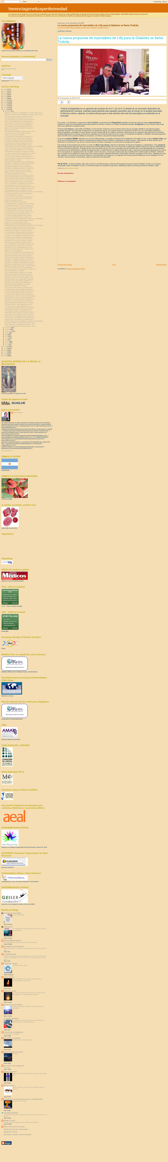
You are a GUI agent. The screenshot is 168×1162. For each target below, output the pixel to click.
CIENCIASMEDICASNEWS (12, 940)
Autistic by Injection (10, 1071)
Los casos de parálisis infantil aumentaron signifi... (18, 215)
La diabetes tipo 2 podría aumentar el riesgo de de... (19, 301)
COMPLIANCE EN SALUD (20, 965)
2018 (5, 104)
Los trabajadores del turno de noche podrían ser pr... (19, 205)
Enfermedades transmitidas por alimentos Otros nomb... (20, 131)
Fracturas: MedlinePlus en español (14, 270)
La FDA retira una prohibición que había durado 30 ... (19, 237)
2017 (5, 106)
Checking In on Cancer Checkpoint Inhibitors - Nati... (19, 277)
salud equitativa (18, 412)
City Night (15, 1053)
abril (6, 339)
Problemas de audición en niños (13, 200)
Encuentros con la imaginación (14, 1065)
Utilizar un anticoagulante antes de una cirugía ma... (19, 121)
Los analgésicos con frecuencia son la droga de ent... (19, 123)
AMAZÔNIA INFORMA (11, 1113)
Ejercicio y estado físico (11, 129)
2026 (5, 89)
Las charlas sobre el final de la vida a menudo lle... (18, 198)
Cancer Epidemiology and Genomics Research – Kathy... (20, 326)
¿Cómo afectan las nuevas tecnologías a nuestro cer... (20, 188)
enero (6, 344)
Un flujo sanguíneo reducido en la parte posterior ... (19, 242)
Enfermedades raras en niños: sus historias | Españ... (19, 312)
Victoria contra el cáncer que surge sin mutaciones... (19, 275)
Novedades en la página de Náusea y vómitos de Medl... (20, 228)
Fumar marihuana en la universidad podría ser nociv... (19, 212)
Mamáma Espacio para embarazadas (16, 1129)
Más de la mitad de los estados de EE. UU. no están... (19, 302)
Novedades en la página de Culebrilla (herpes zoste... (19, 260)
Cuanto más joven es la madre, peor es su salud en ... (20, 149)
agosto (7, 333)
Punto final (7, 1067)
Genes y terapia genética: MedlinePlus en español (18, 272)
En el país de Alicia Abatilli (12, 913)
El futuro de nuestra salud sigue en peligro (16, 222)
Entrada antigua (161, 264)
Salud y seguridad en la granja (13, 160)
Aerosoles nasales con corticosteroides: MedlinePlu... (19, 279)
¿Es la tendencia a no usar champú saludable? (18, 133)
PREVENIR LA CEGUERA (12, 1038)
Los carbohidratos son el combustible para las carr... (19, 126)
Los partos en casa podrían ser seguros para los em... (20, 235)
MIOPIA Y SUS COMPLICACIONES (23, 1040)
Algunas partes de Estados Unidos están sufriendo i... (19, 128)
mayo (6, 338)
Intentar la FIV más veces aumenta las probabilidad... (19, 207)
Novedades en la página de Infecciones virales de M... (20, 168)
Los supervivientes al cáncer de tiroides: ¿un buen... (19, 116)
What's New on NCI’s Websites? (14, 250)
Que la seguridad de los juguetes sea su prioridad (18, 181)
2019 (5, 102)
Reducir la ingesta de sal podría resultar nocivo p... (19, 144)
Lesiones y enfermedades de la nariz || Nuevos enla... (19, 252)
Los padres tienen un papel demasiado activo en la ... (19, 306)
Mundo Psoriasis (9, 1085)
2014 (5, 346)
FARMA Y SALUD (9, 1120)
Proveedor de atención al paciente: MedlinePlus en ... (19, 280)
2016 (5, 107)
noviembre (8, 327)
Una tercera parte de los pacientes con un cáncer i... (19, 245)
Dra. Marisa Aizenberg (11, 1018)
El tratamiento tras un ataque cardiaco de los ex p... (19, 143)
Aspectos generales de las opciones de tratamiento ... (19, 257)
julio (6, 334)
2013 (5, 348)
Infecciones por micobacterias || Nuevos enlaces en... (19, 254)
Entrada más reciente (65, 264)
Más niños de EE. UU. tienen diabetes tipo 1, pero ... (19, 247)
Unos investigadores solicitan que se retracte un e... (19, 118)
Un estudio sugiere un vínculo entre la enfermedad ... (19, 238)
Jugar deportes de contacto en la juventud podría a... (19, 297)
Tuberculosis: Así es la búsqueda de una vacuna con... (20, 316)
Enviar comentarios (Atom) (76, 269)
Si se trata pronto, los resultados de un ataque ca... (19, 138)
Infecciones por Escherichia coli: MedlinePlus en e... (19, 282)
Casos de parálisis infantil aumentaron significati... (18, 170)
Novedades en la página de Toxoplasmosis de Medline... (20, 163)
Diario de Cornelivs (10, 991)
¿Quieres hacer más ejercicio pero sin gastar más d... (20, 249)
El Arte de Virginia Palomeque (13, 1052)
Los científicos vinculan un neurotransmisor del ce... (19, 311)
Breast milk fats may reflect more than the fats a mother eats (20, 942)
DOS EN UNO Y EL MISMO (11, 1034)
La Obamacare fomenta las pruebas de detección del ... (20, 291)
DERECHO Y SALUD (10, 963)
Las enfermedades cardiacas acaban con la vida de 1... (20, 232)
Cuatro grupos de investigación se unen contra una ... (19, 314)
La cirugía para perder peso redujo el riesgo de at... (19, 210)
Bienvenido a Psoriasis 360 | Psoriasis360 (17, 1134)
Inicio (114, 264)
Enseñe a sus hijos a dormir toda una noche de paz (19, 196)
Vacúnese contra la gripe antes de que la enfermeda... (19, 180)
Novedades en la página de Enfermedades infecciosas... (20, 262)
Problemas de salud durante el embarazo (16, 202)
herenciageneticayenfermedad (37, 8)
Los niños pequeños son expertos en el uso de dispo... (20, 203)
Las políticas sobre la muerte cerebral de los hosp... (19, 155)
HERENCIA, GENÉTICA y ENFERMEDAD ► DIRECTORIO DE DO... (24, 113)
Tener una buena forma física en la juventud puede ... (19, 287)
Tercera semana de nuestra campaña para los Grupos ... (20, 186)
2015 (5, 109)
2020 (5, 100)
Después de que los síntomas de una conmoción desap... (20, 296)
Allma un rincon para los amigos (14, 1126)
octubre (7, 329)
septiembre (8, 331)
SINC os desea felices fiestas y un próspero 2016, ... (19, 267)
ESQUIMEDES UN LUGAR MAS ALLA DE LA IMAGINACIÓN (23, 1099)
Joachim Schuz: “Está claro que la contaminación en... (20, 319)
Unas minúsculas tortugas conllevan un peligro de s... (19, 178)
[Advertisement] (75, 247)
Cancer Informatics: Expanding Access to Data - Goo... (20, 324)
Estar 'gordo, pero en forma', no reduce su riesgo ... (19, 240)
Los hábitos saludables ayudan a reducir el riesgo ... (19, 208)
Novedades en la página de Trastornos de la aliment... (19, 259)
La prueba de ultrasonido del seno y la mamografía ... (19, 141)
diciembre (8, 111)
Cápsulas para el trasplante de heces (15, 173)
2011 (5, 352)
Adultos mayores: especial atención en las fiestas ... (19, 171)
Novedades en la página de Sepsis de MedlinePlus (18, 166)
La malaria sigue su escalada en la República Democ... (20, 317)
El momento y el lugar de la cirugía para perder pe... (19, 139)
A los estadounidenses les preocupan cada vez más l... (20, 244)
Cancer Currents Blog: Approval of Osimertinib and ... (19, 148)
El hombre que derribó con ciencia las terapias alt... (19, 193)
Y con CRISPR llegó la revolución (14, 195)
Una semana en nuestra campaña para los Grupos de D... (21, 269)
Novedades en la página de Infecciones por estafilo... (19, 264)
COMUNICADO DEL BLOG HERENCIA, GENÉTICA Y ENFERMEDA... (24, 146)
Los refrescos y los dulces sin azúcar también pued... (19, 294)
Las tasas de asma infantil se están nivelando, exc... (19, 156)
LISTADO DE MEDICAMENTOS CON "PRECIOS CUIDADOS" (21, 1122)
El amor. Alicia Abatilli (18, 915)
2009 (5, 355)
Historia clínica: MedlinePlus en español (15, 285)
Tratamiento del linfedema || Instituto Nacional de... (18, 255)
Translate (17, 81)
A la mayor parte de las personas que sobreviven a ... (19, 136)
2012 (5, 350)
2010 (5, 354)
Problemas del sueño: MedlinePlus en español (17, 284)
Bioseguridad (8, 927)
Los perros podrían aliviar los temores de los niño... (19, 292)
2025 (5, 91)
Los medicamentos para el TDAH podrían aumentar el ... (20, 119)
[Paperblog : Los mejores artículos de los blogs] (7, 564)
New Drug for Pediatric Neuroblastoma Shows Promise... (20, 322)
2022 (5, 96)
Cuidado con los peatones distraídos (15, 134)
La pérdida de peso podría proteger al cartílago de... (19, 289)
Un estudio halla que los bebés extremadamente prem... (20, 158)
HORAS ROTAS (9, 977)
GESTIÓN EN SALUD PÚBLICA (14, 946)
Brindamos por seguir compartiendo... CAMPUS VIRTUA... (21, 265)
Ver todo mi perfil (6, 451)
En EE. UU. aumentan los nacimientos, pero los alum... (20, 183)
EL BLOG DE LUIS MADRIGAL (13, 1032)
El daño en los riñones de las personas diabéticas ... (19, 124)
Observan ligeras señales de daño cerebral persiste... (19, 176)
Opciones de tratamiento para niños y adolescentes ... (20, 161)
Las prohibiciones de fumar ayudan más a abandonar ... (20, 307)
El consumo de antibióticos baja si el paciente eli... (18, 217)
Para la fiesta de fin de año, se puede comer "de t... (19, 190)
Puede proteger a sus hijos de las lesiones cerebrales (19, 151)
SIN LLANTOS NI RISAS (19, 1101)
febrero (7, 343)
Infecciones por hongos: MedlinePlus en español (18, 274)
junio (6, 336)
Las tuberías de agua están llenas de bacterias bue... (19, 233)
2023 (5, 95)
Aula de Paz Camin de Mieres (13, 1004)
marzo (7, 341)
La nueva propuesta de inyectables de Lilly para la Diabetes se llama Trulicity (83, 27)
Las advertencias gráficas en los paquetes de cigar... (19, 175)
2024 (5, 93)
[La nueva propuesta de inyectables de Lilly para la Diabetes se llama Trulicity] (115, 72)
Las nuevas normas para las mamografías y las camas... (20, 153)
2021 (5, 98)
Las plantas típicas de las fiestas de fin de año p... (18, 185)
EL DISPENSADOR (10, 954)
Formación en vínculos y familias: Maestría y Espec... (19, 220)
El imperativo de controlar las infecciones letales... (18, 223)
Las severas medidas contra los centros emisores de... (20, 227)
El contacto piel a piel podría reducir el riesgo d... (18, 165)
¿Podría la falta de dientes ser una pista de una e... (19, 230)
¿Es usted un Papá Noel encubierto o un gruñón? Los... (20, 299)
